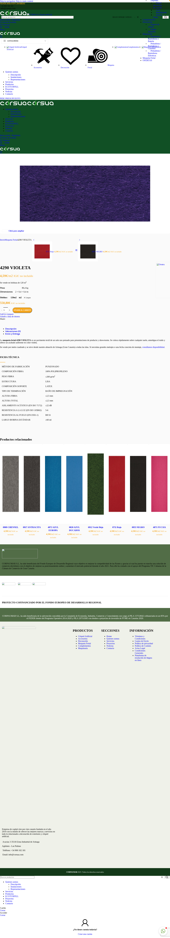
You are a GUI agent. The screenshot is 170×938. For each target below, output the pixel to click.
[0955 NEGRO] (138, 484)
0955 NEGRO (138, 527)
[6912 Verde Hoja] (95, 484)
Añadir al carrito (22, 310)
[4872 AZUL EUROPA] (53, 484)
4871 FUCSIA (159, 527)
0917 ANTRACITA (32, 527)
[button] (163, 931)
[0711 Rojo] (117, 484)
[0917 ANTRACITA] (31, 484)
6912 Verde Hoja (95, 527)
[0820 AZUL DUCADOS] (74, 484)
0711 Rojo (116, 527)
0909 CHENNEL (10, 527)
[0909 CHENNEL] (10, 484)
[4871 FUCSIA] (159, 484)
